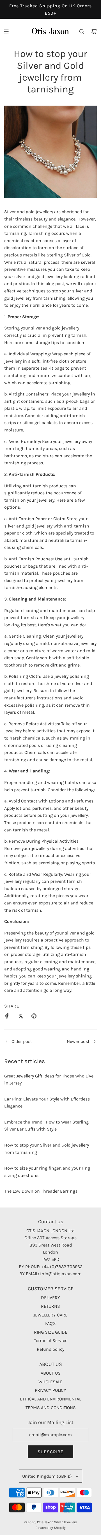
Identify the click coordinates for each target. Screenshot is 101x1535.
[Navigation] (6, 31)
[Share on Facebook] (7, 1017)
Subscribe (50, 1451)
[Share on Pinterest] (34, 1017)
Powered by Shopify (51, 1528)
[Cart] (94, 31)
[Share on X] (20, 1017)
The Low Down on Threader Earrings (40, 1191)
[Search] (81, 31)
